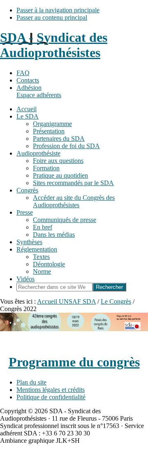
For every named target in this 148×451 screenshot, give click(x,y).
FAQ (23, 72)
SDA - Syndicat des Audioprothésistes (53, 45)
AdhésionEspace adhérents (38, 91)
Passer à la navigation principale (57, 10)
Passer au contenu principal (51, 17)
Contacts (27, 80)
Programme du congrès (74, 362)
